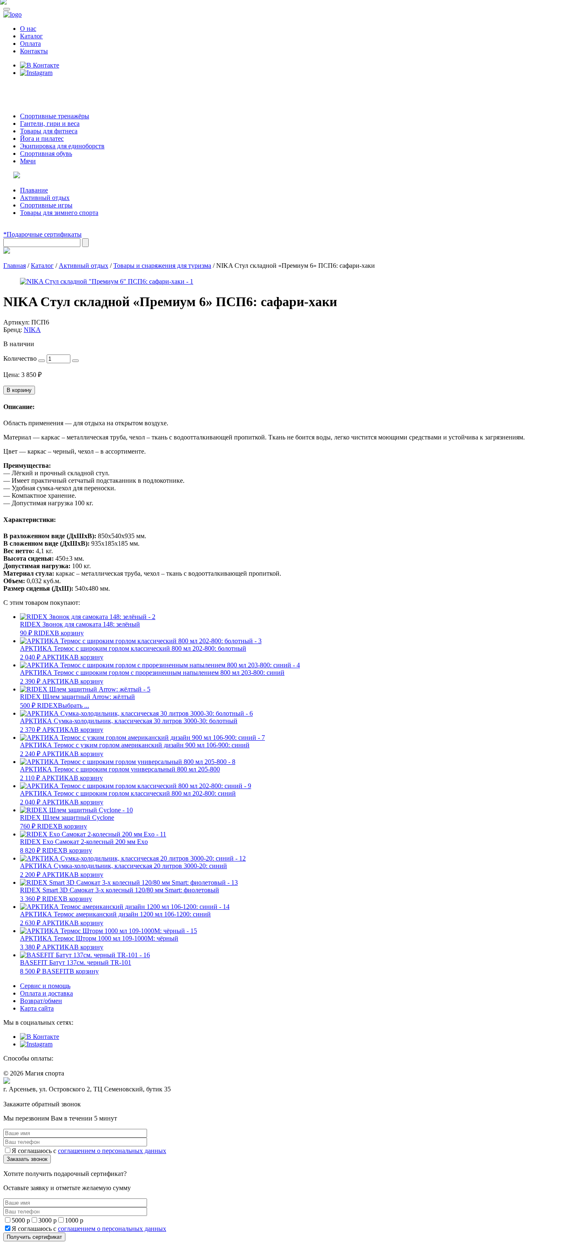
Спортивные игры (46, 205)
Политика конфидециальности (41, 1097)
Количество (20, 358)
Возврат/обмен (41, 1000)
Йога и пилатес (42, 138)
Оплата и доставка (46, 993)
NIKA (32, 329)
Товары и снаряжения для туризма (162, 265)
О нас (28, 28)
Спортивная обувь (46, 153)
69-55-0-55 (28, 88)
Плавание (34, 190)
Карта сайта (37, 1008)
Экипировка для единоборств (62, 146)
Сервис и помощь (45, 985)
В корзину (19, 390)
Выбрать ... (73, 705)
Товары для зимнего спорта (59, 212)
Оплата (30, 43)
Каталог (31, 36)
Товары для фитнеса (48, 131)
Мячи (28, 161)
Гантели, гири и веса (50, 123)
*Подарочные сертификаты (42, 234)
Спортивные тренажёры (54, 116)
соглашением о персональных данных (112, 1150)
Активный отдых (45, 197)
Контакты (34, 51)
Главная (14, 265)
